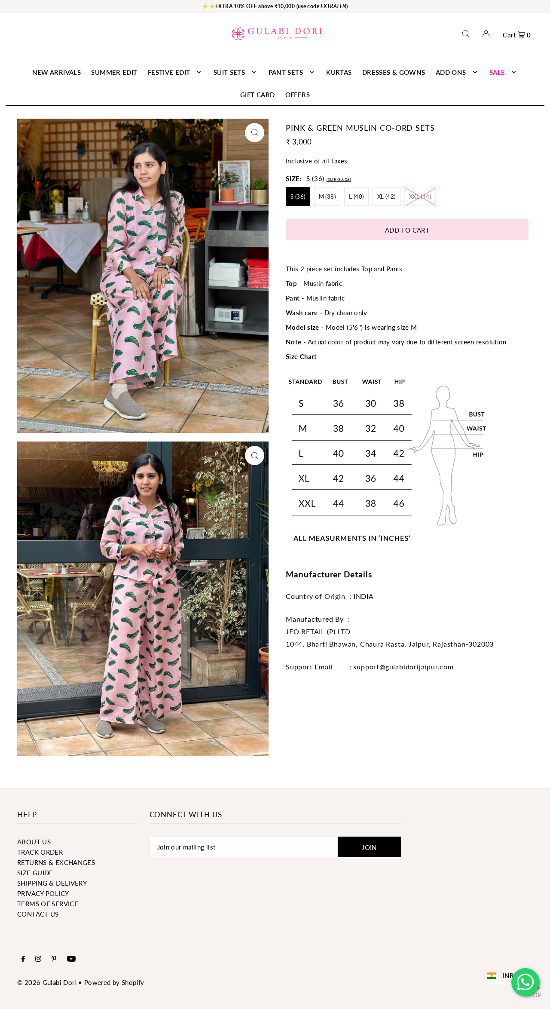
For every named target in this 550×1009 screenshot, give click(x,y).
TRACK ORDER (40, 852)
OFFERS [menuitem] (297, 94)
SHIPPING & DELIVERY (52, 883)
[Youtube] (71, 959)
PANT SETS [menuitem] (286, 72)
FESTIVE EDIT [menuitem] (169, 72)
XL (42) (386, 196)
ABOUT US (34, 842)
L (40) (356, 196)
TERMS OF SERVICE (47, 904)
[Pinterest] (54, 959)
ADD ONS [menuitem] (451, 72)
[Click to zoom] (254, 132)
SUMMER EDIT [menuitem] (114, 72)
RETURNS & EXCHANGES (56, 862)
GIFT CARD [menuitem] (257, 94)
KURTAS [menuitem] (338, 72)
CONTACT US (38, 914)
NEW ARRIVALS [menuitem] (56, 72)
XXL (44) (420, 196)
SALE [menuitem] (497, 72)
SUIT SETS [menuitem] (229, 72)
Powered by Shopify (114, 982)
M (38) (327, 196)
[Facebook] (23, 959)
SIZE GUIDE (35, 873)
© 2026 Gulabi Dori (46, 982)
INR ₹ (511, 975)
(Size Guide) (339, 179)
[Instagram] (38, 959)
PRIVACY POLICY (43, 893)
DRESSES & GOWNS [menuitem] (393, 72)
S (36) (297, 196)
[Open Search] (466, 33)
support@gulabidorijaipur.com (403, 666)
